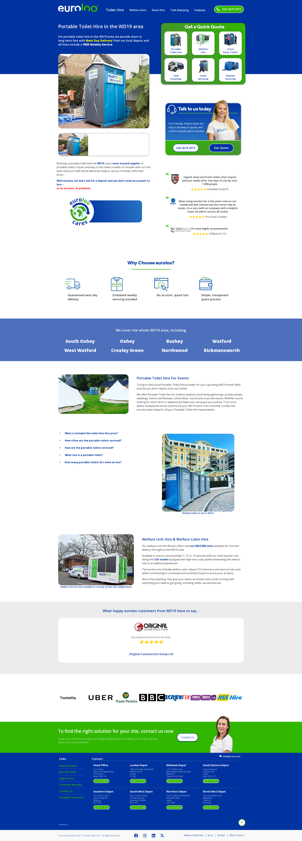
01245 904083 (101, 781)
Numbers (63, 824)
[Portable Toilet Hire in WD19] (93, 413)
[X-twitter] (162, 835)
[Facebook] (136, 835)
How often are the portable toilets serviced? (93, 440)
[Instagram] (145, 835)
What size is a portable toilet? (84, 455)
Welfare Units (137, 10)
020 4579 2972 (231, 9)
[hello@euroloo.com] (220, 756)
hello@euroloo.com (231, 756)
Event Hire (158, 10)
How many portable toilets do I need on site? (93, 462)
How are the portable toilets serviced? (89, 447)
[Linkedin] (153, 835)
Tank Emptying (179, 10)
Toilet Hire (115, 9)
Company (199, 10)
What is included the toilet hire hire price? (91, 433)
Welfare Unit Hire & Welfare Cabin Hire (175, 539)
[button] (61, 91)
